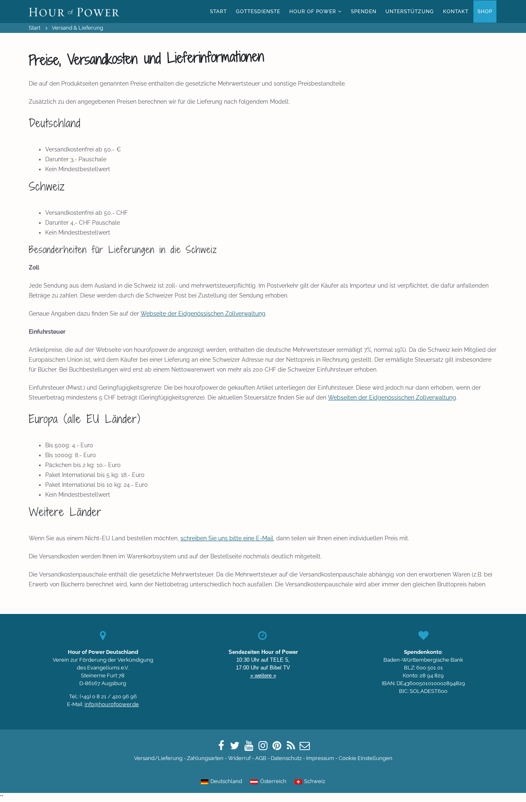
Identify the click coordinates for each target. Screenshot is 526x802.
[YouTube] (249, 745)
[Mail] (305, 745)
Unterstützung (409, 11)
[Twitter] (235, 745)
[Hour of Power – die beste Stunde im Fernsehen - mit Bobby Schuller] (74, 11)
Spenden (363, 11)
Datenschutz (286, 758)
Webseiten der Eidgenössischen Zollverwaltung (392, 397)
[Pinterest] (277, 745)
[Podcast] (291, 745)
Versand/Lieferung (158, 758)
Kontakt (455, 11)
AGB (260, 758)
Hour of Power (312, 11)
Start (218, 11)
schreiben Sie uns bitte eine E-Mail (226, 538)
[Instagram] (263, 745)
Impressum (320, 758)
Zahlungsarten (205, 758)
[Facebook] (221, 745)
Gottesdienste (258, 11)
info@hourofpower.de (112, 704)
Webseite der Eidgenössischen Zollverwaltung (203, 313)
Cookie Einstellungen (365, 758)
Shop (485, 11)
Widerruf (239, 758)
